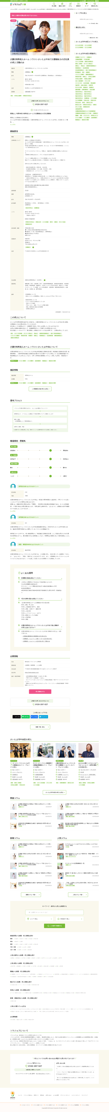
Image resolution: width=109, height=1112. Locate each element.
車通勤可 (30, 335)
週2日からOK (71, 782)
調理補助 (40, 976)
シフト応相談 (45, 222)
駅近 (12, 95)
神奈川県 (36, 938)
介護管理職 (56, 974)
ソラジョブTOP (13, 9)
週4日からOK (89, 102)
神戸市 (60, 958)
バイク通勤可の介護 (27, 992)
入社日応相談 (86, 83)
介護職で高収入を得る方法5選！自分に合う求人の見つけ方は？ (81, 804)
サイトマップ (84, 1095)
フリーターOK (78, 83)
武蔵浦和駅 (38, 779)
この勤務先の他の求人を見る (40, 389)
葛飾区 (28, 958)
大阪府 (21, 944)
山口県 (24, 947)
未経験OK (91, 87)
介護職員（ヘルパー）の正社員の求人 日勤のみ (36, 641)
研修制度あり (42, 335)
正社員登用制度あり (79, 70)
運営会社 (42, 1095)
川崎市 (38, 958)
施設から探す (20, 1019)
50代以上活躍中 (79, 78)
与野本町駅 (28, 91)
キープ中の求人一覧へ (93, 23)
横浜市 (33, 958)
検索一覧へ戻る (40, 727)
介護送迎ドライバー (74, 974)
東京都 (30, 938)
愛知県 (16, 941)
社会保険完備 (50, 335)
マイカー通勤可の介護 (16, 992)
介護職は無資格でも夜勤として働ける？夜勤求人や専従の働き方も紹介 (81, 814)
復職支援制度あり (58, 335)
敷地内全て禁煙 (52, 360)
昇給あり (36, 333)
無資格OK (85, 87)
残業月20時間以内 (15, 337)
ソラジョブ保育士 (85, 1105)
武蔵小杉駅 (46, 966)
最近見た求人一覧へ (94, 37)
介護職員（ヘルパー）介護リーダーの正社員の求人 (37, 639)
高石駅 (61, 966)
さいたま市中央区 (41, 9)
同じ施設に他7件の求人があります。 (41, 110)
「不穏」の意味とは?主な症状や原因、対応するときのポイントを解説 (81, 883)
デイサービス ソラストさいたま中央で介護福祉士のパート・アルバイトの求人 (20, 765)
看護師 (76, 115)
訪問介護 (81, 760)
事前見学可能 (24, 335)
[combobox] (55, 912)
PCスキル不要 (78, 87)
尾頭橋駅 (52, 966)
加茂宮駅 (60, 779)
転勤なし (85, 76)
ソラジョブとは (90, 1)
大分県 (24, 949)
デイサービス (86, 115)
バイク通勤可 (30, 360)
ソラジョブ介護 (21, 9)
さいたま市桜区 (88, 45)
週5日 (51, 222)
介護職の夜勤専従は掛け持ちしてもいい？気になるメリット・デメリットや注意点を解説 (34, 814)
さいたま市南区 (88, 47)
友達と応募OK (84, 85)
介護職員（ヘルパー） (80, 57)
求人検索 (13, 1019)
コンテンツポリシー (75, 1095)
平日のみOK (78, 102)
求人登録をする (40, 691)
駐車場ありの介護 (47, 992)
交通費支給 (36, 207)
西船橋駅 (19, 966)
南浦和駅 (82, 779)
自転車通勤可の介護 (37, 992)
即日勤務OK (78, 72)
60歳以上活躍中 (87, 78)
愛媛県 (29, 947)
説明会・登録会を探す (29, 1019)
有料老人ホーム (14, 360)
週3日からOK (78, 104)
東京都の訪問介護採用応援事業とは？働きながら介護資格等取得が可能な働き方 (81, 823)
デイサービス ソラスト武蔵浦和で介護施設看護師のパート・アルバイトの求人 (42, 765)
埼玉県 (28, 9)
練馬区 (12, 958)
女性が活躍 (92, 89)
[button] (40, 110)
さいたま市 (33, 9)
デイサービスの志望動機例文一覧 (74, 863)
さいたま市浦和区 (79, 47)
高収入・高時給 (78, 63)
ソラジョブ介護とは (28, 1095)
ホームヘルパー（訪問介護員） (88, 774)
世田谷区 (18, 958)
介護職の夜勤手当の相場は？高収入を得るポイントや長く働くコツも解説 (34, 804)
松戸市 (43, 958)
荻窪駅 (28, 966)
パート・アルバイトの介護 (24, 984)
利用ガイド (36, 1095)
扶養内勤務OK (85, 89)
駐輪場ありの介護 (70, 992)
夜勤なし (36, 335)
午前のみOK (86, 100)
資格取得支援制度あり (44, 333)
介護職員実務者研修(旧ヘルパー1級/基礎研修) (85, 111)
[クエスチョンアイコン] (32, 72)
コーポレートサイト (26, 1105)
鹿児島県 (30, 949)
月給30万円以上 (79, 91)
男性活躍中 (93, 83)
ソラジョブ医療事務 (74, 1105)
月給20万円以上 (29, 207)
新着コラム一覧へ (31, 894)
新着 (81, 115)
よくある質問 (83, 1)
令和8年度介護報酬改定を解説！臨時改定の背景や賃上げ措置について (34, 823)
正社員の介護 (14, 984)
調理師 (34, 976)
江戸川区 (24, 958)
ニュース (20, 1095)
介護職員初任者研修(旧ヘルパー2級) (83, 113)
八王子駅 (34, 966)
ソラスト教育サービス (62, 1105)
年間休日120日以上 (27, 95)
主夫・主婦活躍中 (79, 81)
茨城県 (16, 938)
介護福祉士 (28, 72)
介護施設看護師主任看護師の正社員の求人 (35, 636)
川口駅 (24, 966)
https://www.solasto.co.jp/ (32, 672)
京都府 (16, 944)
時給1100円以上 (87, 96)
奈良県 (30, 944)
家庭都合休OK (29, 224)
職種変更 (97, 1)
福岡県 (19, 949)
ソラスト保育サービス (50, 1105)
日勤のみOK (38, 222)
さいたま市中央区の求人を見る (54, 792)
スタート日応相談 (18, 333)
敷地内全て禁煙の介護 (81, 992)
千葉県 (26, 938)
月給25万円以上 (87, 91)
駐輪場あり (44, 360)
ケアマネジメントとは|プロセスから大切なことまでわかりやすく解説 (81, 844)
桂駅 (57, 966)
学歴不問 (91, 85)
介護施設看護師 (78, 59)
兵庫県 (26, 944)
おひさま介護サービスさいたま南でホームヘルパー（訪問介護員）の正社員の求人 (88, 765)
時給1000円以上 (79, 98)
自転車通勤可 (38, 360)
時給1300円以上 (87, 93)
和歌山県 (36, 944)
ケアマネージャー (48, 974)
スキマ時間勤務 (78, 100)
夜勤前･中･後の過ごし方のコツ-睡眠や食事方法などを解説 (81, 873)
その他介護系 (87, 59)
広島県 (19, 947)
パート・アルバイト (17, 772)
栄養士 (29, 976)
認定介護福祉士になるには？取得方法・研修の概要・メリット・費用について (81, 854)
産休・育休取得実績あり (56, 333)
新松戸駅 (13, 966)
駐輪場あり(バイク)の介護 (58, 992)
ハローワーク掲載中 (15, 335)
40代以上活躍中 (17, 95)
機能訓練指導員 (94, 974)
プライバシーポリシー (65, 1095)
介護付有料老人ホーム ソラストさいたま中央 (56, 9)
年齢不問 (77, 85)
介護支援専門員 (78, 109)
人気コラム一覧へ (78, 894)
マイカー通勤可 (22, 360)
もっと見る (12, 124)
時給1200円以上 (79, 96)
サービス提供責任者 (84, 974)
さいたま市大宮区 (79, 45)
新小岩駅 (40, 966)
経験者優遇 (77, 89)
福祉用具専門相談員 (22, 976)
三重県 (21, 941)
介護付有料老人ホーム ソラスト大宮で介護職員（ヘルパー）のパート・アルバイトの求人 (65, 765)
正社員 (82, 772)
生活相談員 (13, 976)
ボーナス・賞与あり (28, 333)
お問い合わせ (48, 1095)
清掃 (45, 976)
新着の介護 (13, 1001)
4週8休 (55, 222)
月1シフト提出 (62, 222)
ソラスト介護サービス (38, 1105)
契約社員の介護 (35, 984)
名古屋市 (55, 958)
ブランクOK (87, 81)
